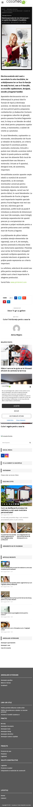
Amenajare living (6, 731)
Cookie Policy (10, 420)
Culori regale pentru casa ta (12, 426)
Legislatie (4, 756)
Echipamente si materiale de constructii (13, 770)
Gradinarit (4, 685)
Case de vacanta (6, 648)
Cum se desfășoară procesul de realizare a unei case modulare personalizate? (14, 510)
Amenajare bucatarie (7, 726)
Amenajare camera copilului (9, 736)
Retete (3, 795)
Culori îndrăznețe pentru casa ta (16, 319)
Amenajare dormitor (7, 734)
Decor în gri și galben (16, 311)
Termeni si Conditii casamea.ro (10, 714)
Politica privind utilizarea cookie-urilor (13, 708)
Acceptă (16, 406)
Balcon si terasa (6, 683)
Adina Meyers (6, 22)
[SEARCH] (30, 443)
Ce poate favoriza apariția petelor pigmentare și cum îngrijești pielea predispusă (8, 537)
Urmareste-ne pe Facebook (13, 546)
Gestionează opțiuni (16, 416)
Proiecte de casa (6, 751)
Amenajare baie (5, 729)
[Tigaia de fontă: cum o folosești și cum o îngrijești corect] (5, 624)
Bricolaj (3, 723)
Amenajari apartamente (8, 643)
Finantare (4, 754)
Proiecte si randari (6, 768)
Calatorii (3, 798)
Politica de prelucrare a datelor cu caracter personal (14, 711)
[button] (30, 387)
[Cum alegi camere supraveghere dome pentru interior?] (5, 609)
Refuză (16, 411)
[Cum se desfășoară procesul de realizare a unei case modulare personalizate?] (16, 495)
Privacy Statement (20, 420)
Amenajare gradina (6, 680)
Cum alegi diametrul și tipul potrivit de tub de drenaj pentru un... (23, 536)
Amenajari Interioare (7, 15)
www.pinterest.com (19, 282)
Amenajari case (5, 645)
